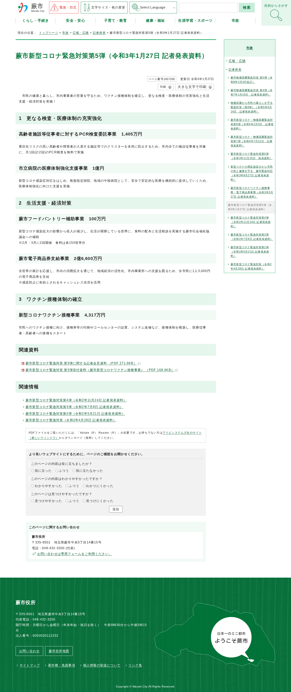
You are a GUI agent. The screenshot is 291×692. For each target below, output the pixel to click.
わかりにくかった (99, 486)
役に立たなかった (89, 470)
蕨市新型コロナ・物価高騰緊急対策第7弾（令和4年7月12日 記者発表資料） (252, 141)
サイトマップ (30, 665)
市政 (235, 20)
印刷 (163, 86)
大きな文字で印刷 (192, 87)
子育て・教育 (115, 20)
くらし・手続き (35, 20)
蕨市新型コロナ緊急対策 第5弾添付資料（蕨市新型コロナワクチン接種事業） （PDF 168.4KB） (100, 370)
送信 (115, 509)
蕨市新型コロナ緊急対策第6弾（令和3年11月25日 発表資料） (251, 156)
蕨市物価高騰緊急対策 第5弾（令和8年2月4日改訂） (252, 79)
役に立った (43, 470)
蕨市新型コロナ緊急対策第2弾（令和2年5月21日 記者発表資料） (75, 413)
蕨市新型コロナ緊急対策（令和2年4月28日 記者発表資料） (71, 420)
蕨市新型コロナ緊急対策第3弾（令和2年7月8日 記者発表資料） (74, 407)
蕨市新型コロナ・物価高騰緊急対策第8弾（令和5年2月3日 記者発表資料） (252, 124)
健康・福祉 (155, 20)
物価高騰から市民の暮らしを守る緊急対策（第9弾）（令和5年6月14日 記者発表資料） (252, 107)
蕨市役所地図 (59, 651)
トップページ (48, 32)
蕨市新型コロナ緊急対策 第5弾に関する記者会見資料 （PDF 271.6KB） (81, 363)
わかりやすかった (48, 486)
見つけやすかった (48, 501)
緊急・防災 (68, 7)
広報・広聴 (81, 32)
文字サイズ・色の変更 (108, 7)
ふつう (64, 470)
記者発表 (99, 32)
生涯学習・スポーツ (195, 20)
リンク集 (135, 665)
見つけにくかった (99, 501)
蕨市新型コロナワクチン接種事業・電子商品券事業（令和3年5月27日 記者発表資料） (252, 192)
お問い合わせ (29, 651)
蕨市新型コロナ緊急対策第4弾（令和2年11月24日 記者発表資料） (76, 400)
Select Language (152, 7)
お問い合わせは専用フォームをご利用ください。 (74, 553)
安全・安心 (75, 20)
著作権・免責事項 (61, 665)
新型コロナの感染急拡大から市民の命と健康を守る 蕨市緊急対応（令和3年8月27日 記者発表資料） (252, 173)
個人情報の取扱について (102, 665)
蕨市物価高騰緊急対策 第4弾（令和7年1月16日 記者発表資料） (252, 92)
